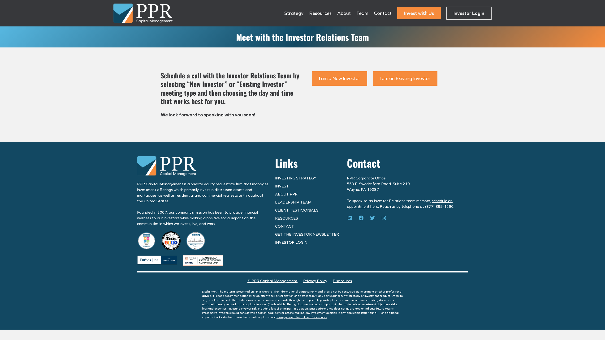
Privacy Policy (315, 281)
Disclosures (342, 281)
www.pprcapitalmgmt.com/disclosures (302, 317)
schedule (439, 201)
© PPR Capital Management (272, 281)
